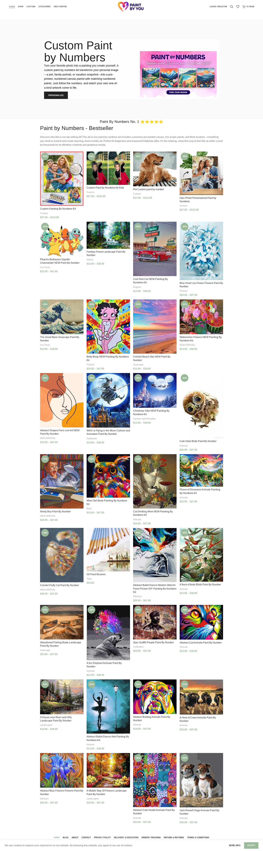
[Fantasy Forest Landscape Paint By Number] (108, 235)
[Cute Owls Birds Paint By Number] (201, 405)
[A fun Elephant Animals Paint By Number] (108, 632)
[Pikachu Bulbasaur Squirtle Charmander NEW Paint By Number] (62, 239)
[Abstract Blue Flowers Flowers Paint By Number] (62, 770)
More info (235, 845)
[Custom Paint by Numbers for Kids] (108, 168)
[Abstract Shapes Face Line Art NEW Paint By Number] (62, 400)
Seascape (138, 364)
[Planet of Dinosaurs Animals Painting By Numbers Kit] (201, 470)
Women (90, 744)
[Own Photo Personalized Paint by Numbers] (201, 173)
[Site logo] (131, 6)
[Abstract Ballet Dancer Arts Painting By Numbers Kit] (108, 706)
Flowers (184, 290)
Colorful (90, 364)
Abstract (137, 596)
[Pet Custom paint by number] (155, 168)
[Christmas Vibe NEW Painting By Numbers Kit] (155, 390)
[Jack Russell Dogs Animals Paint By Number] (201, 780)
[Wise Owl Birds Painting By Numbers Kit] (108, 476)
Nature (90, 259)
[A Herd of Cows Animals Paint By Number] (201, 697)
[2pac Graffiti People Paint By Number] (155, 622)
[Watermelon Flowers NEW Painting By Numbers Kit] (201, 316)
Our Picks (45, 267)
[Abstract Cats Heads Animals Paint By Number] (155, 780)
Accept (251, 845)
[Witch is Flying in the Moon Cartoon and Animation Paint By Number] (108, 400)
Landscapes (46, 725)
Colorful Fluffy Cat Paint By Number (59, 585)
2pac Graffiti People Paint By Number (153, 642)
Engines (137, 287)
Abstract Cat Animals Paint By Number (201, 642)
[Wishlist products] (238, 7)
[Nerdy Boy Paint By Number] (62, 481)
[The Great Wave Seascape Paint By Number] (62, 316)
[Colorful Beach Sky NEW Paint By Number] (155, 326)
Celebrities (138, 646)
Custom (44, 213)
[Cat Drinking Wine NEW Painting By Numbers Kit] (155, 481)
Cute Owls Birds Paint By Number (198, 441)
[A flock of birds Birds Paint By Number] (201, 555)
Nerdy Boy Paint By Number (55, 511)
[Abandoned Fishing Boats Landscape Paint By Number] (62, 622)
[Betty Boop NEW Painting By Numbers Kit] (108, 326)
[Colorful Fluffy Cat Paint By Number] (62, 555)
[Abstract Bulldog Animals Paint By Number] (155, 696)
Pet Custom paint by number (148, 189)
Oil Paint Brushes (96, 574)
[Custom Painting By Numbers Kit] (62, 178)
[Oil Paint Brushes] (108, 549)
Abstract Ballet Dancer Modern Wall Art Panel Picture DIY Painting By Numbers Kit (154, 588)
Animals (184, 445)
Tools (89, 578)
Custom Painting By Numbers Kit (58, 208)
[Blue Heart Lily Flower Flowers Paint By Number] (201, 251)
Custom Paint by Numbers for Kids (105, 187)
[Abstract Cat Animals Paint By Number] (201, 622)
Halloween (92, 438)
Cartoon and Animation (144, 418)
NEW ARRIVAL (187, 345)
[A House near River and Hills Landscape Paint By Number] (62, 696)
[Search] (232, 7)
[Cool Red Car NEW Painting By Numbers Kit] (155, 249)
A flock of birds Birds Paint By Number (200, 584)
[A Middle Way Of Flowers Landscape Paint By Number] (108, 770)
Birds (89, 508)
